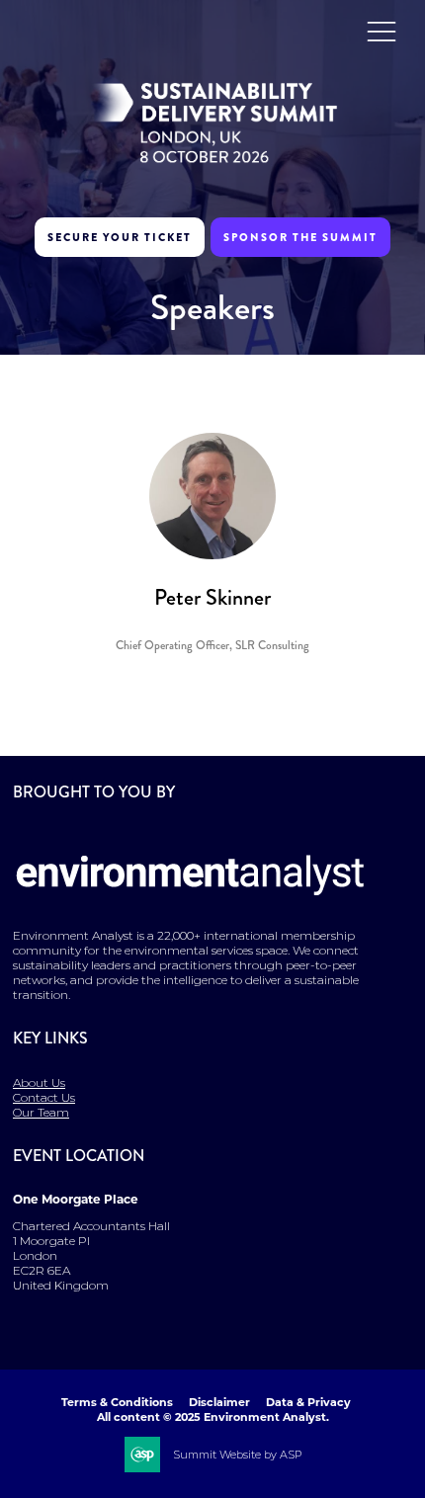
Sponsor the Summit (300, 237)
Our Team (41, 1112)
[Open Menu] (381, 30)
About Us (39, 1082)
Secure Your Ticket (119, 237)
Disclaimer (219, 1402)
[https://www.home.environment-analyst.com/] (191, 908)
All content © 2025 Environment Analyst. (213, 1417)
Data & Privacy (308, 1402)
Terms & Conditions (117, 1402)
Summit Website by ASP (237, 1454)
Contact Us (44, 1097)
